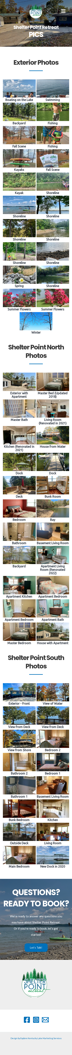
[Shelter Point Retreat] (36, 11)
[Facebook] (26, 1019)
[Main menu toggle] (63, 11)
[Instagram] (36, 1019)
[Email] (45, 1019)
